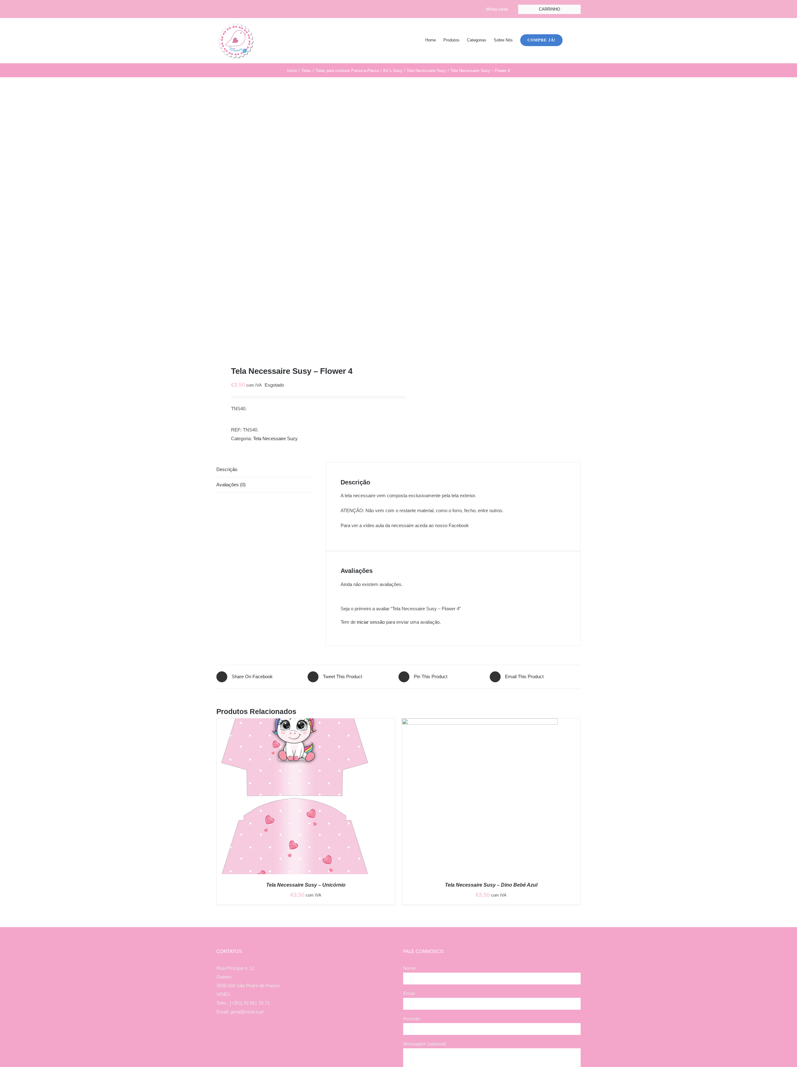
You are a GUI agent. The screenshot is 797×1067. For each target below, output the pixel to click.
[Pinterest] (318, 1036)
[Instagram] (301, 1036)
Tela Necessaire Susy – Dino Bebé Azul (491, 885)
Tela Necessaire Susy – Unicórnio (306, 885)
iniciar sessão (371, 622)
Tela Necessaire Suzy (275, 438)
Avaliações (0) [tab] (231, 484)
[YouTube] (309, 1036)
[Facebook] (293, 1036)
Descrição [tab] (226, 469)
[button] (571, 39)
